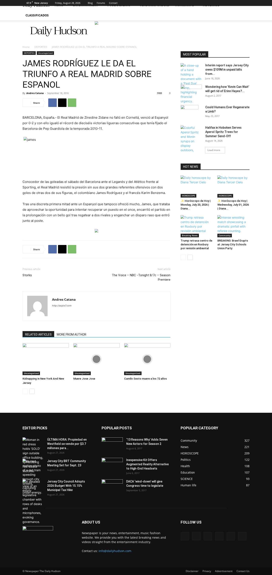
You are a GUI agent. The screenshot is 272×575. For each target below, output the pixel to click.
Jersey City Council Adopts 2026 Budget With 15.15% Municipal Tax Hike (66, 486)
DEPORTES (40, 47)
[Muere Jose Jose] (96, 359)
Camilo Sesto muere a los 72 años (145, 378)
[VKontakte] (239, 3)
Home (26, 47)
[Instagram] (218, 3)
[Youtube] (246, 3)
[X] (225, 3)
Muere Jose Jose (84, 378)
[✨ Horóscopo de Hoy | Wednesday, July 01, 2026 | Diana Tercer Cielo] (233, 186)
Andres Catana (35, 93)
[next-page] (32, 391)
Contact (113, 2)
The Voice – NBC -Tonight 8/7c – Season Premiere (141, 277)
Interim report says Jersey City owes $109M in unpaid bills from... (227, 69)
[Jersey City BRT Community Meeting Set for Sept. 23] (33, 477)
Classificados (37, 15)
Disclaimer (192, 571)
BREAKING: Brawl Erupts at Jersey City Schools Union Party (232, 244)
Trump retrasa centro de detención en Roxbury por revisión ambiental (196, 244)
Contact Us (243, 571)
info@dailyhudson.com (115, 551)
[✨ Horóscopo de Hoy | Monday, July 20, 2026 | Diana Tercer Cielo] (197, 186)
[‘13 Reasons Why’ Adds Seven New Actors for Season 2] (112, 443)
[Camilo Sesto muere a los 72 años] (147, 359)
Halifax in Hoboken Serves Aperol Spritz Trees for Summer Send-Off (223, 132)
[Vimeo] (232, 3)
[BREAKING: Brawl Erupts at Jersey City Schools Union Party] (233, 226)
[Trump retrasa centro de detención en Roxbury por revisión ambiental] (197, 226)
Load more (213, 150)
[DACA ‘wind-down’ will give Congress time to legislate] (112, 483)
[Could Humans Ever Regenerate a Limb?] (189, 112)
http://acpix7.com (62, 305)
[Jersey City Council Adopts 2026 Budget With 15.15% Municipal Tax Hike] (33, 501)
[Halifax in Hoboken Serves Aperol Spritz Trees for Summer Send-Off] (191, 145)
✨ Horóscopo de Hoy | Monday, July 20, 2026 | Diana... (196, 204)
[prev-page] (25, 391)
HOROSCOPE (188, 195)
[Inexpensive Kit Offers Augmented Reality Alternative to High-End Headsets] (112, 463)
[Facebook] (211, 3)
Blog (90, 2)
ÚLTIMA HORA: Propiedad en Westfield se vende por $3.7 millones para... (67, 444)
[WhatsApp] (72, 102)
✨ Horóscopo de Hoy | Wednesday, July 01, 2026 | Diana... (233, 204)
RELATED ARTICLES (38, 334)
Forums (101, 2)
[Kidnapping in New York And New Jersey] (46, 359)
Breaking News (190, 235)
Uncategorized (45, 52)
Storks (27, 275)
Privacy (207, 571)
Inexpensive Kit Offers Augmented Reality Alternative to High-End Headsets (147, 464)
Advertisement (223, 571)
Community (225, 235)
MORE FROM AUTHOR (71, 334)
